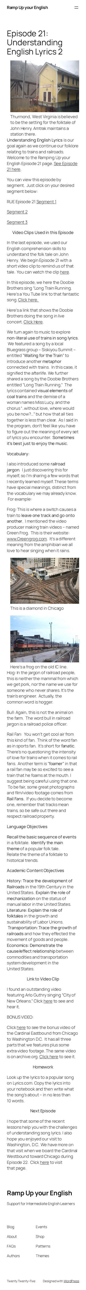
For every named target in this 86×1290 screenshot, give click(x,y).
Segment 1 (46, 201)
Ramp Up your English (27, 7)
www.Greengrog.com (27, 538)
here (64, 272)
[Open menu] (76, 7)
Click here (48, 1056)
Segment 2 (17, 211)
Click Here (33, 322)
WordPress (71, 1281)
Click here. (28, 299)
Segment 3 (17, 222)
